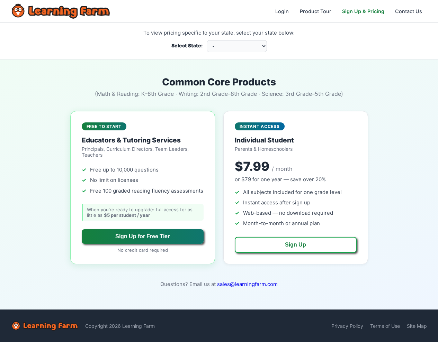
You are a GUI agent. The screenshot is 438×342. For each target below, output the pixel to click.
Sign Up (295, 245)
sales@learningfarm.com (247, 284)
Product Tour (315, 11)
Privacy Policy (347, 326)
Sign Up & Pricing (363, 11)
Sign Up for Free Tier (142, 236)
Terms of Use (385, 326)
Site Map (417, 326)
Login (282, 11)
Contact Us (408, 11)
